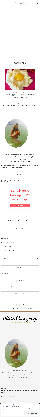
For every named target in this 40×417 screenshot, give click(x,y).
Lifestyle (23, 92)
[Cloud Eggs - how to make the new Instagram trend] (20, 80)
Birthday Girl (5, 238)
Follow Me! (4, 181)
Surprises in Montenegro (8, 250)
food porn (20, 63)
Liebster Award (6, 234)
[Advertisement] (20, 36)
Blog (18, 92)
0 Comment (27, 100)
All (14, 92)
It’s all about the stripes (8, 242)
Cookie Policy (6, 409)
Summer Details (6, 246)
